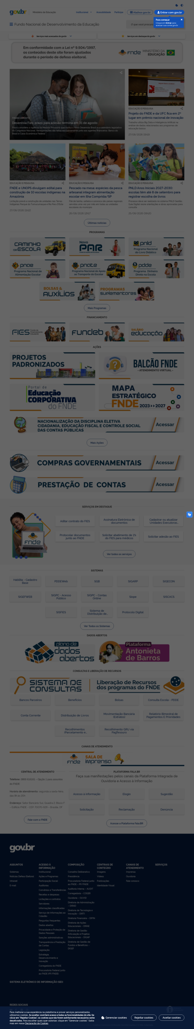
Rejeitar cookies (143, 1017)
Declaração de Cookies (36, 1023)
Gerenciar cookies (116, 1017)
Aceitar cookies (172, 1017)
